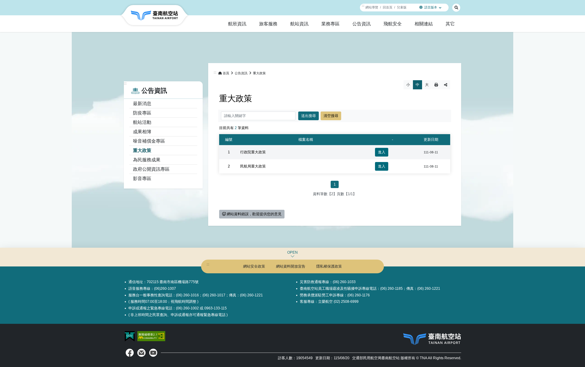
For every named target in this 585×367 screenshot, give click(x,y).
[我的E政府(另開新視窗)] (130, 336)
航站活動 (142, 122)
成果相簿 (142, 131)
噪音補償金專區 (149, 141)
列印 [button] (436, 84)
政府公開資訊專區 (151, 169)
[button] (237, 24)
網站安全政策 (254, 266)
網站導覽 (371, 7)
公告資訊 (241, 73)
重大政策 (142, 150)
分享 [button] (445, 84)
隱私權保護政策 (329, 266)
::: (363, 5)
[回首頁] (154, 15)
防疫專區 (142, 112)
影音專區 (142, 178)
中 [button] (417, 85)
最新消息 (142, 103)
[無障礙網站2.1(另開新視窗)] (151, 336)
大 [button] (427, 85)
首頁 (226, 73)
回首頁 (387, 7)
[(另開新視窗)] (130, 353)
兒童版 (402, 7)
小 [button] (408, 85)
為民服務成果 (146, 159)
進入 (381, 152)
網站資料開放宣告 (290, 266)
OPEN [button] (292, 252)
